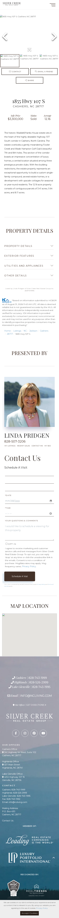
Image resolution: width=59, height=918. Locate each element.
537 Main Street (12, 764)
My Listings (10, 446)
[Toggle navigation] (52, 5)
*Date (8, 495)
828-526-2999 (38, 682)
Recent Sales (23, 446)
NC (25, 331)
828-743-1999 (37, 678)
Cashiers (44, 331)
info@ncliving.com (36, 695)
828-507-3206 (14, 441)
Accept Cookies (30, 913)
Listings (17, 331)
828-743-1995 (41, 687)
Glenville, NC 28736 (11, 780)
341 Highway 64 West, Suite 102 (20, 752)
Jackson (33, 331)
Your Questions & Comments (21, 521)
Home (7, 331)
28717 (10, 334)
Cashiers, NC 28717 (11, 755)
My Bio (48, 446)
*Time (8, 508)
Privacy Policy (29, 566)
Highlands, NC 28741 (12, 768)
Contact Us (22, 458)
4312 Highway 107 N (14, 777)
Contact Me (37, 446)
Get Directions (35, 705)
